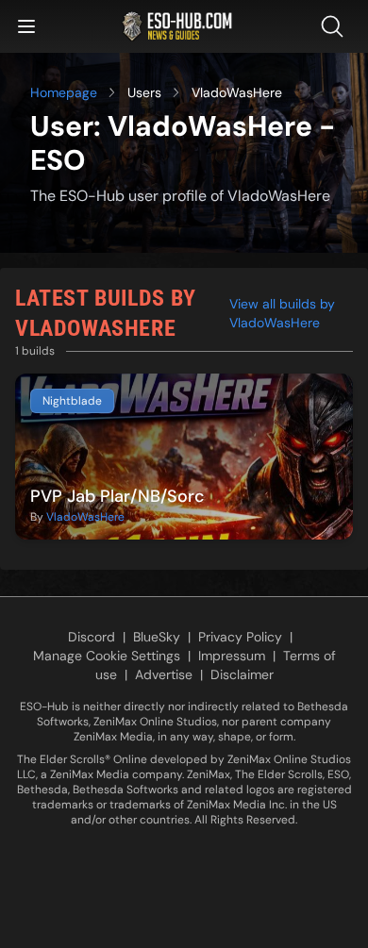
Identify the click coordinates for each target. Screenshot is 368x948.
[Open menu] (26, 26)
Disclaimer (242, 674)
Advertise (163, 674)
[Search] (336, 26)
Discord (91, 636)
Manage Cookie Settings (106, 655)
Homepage (63, 92)
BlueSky (156, 636)
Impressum (231, 655)
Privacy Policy (240, 636)
